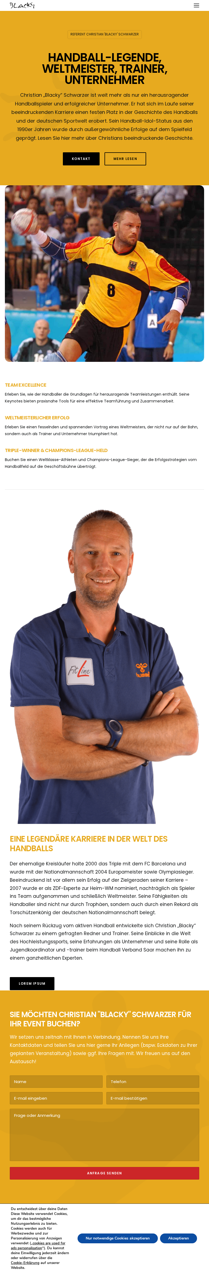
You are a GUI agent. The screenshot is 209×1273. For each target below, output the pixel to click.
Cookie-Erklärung (25, 1262)
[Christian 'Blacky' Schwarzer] (22, 5)
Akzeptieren (178, 1238)
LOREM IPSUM (32, 983)
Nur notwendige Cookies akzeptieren (118, 1238)
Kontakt (81, 158)
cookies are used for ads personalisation (38, 1246)
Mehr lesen (125, 158)
